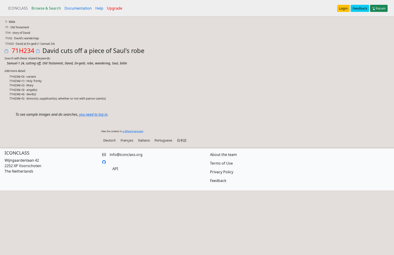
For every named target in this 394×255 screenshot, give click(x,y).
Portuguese (163, 140)
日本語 (182, 140)
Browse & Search (46, 8)
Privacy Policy (221, 171)
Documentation (78, 8)
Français (127, 140)
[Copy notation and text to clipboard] (38, 51)
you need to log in (93, 114)
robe (90, 63)
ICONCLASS (18, 8)
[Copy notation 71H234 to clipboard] (7, 51)
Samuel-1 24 (15, 63)
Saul (115, 63)
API (115, 168)
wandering (102, 63)
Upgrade (114, 8)
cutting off (33, 63)
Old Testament (52, 63)
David (69, 63)
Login (343, 8)
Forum (381, 8)
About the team (223, 154)
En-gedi (80, 63)
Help (99, 8)
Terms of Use (221, 163)
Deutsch (109, 140)
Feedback (360, 8)
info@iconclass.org (126, 154)
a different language (133, 131)
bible (123, 63)
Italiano (144, 140)
